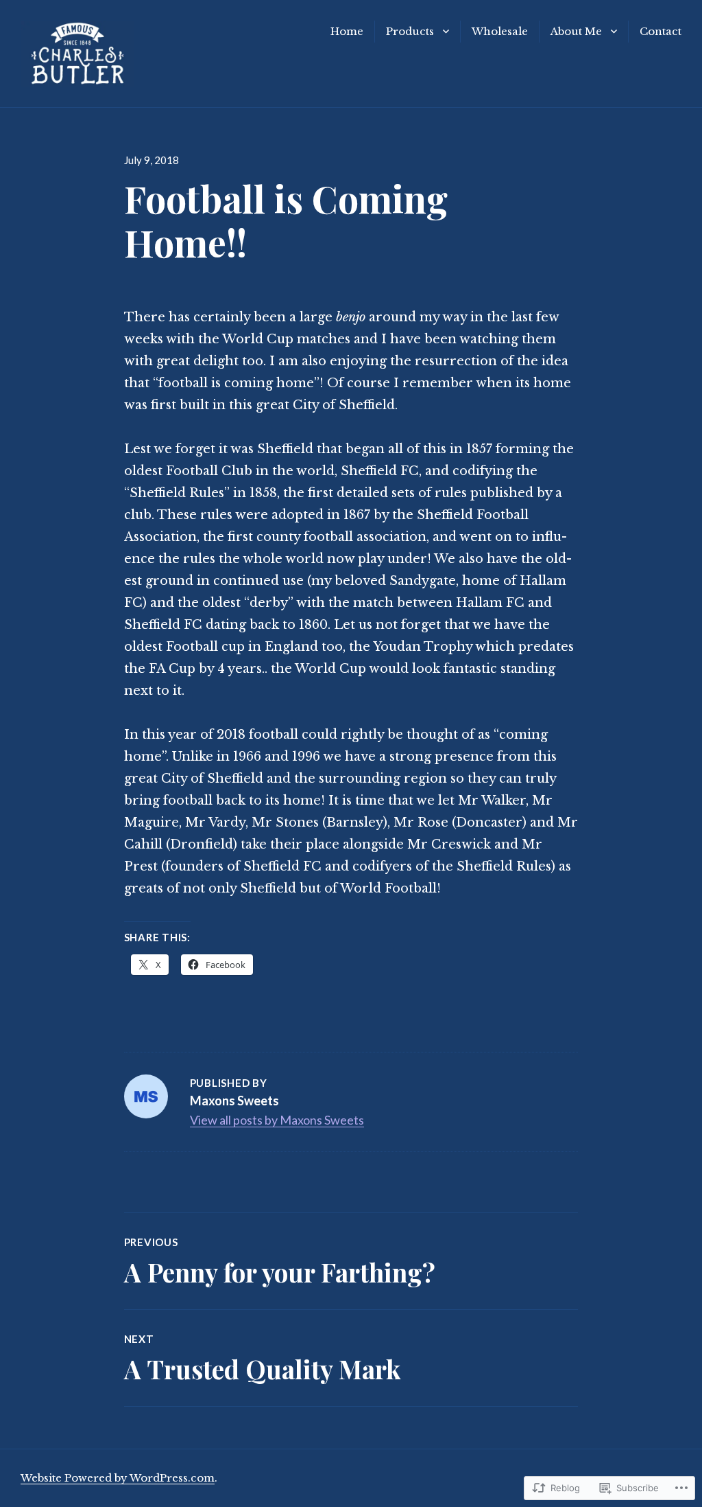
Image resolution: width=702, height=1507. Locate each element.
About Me (576, 31)
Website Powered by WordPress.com (118, 1477)
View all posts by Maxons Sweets (277, 1119)
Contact (660, 31)
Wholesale (500, 31)
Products (410, 31)
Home (346, 31)
